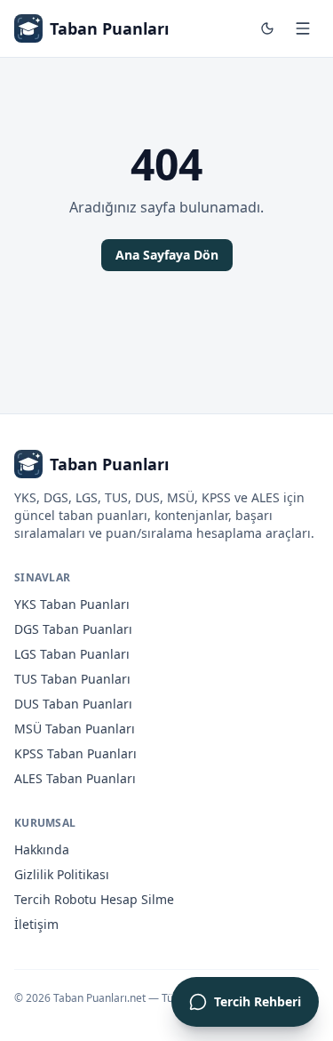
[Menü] (303, 28)
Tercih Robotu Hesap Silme (94, 899)
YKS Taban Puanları (72, 604)
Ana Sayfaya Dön (166, 254)
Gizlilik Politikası (61, 874)
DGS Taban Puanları (73, 629)
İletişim (36, 924)
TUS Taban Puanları (72, 678)
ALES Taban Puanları (75, 778)
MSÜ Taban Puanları (74, 728)
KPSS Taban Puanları (75, 753)
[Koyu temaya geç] (267, 28)
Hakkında (41, 849)
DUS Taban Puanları (73, 703)
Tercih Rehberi (257, 1001)
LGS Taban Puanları (72, 653)
